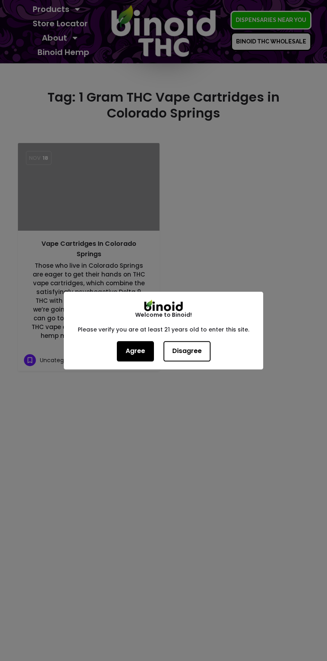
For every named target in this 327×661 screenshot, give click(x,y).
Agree (135, 350)
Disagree (187, 350)
